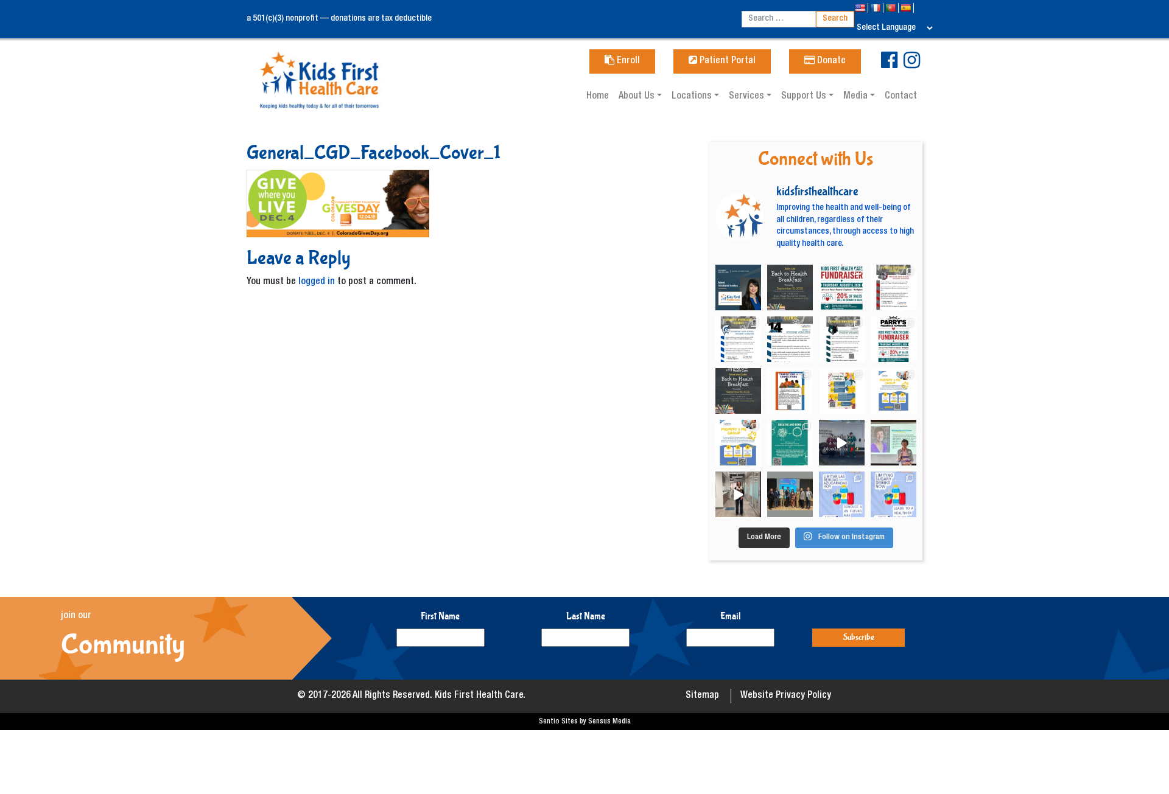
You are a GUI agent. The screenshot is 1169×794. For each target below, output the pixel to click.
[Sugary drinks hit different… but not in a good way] (893, 494)
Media (856, 97)
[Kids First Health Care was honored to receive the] (790, 494)
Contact (901, 97)
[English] (861, 8)
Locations (693, 97)
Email (730, 616)
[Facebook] (889, 65)
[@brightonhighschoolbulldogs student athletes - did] (893, 287)
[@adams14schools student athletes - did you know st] (790, 339)
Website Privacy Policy (785, 696)
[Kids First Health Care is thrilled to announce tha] (893, 442)
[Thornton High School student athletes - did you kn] (738, 339)
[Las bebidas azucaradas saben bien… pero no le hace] (842, 494)
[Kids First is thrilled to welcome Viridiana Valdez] (738, 287)
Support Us (805, 97)
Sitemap (702, 696)
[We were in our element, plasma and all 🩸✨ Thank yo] (842, 442)
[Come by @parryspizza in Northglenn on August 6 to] (893, 339)
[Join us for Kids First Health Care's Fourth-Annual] (790, 287)
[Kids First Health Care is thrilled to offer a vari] (790, 391)
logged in (316, 282)
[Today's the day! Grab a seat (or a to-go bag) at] (842, 287)
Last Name (585, 616)
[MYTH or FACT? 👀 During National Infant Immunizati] (738, 494)
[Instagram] (912, 65)
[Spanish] (907, 8)
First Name (440, 616)
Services (748, 97)
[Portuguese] (892, 8)
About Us (638, 97)
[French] (876, 8)
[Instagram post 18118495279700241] (738, 391)
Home (597, 97)
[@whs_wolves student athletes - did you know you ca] (842, 339)
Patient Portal (726, 61)
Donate (830, 61)
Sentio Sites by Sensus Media (585, 721)
